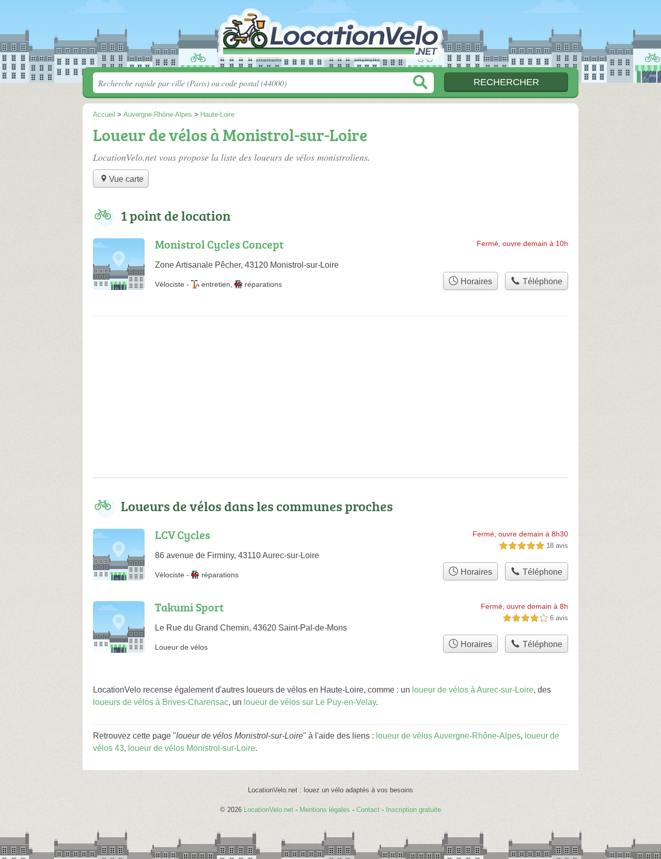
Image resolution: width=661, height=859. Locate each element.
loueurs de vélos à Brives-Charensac (160, 702)
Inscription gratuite (413, 810)
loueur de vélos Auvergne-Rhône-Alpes (448, 735)
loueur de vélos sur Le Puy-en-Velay (310, 702)
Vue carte (126, 179)
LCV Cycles (182, 535)
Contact (368, 810)
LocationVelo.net (330, 36)
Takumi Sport (189, 607)
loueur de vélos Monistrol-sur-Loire (191, 748)
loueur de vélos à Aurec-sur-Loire (472, 689)
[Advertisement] (330, 405)
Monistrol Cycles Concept (219, 244)
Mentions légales (325, 810)
